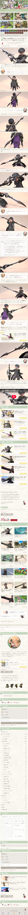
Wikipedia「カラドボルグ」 (8, 254)
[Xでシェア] (8, 432)
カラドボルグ (22, 66)
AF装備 (3, 509)
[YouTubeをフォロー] (12, 514)
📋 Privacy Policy (14, 910)
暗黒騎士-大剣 (4, 507)
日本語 (17, 702)
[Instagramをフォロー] (9, 514)
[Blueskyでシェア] (10, 432)
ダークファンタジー (10, 509)
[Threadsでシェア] (13, 432)
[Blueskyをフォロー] (4, 514)
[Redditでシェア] (15, 432)
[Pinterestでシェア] (17, 432)
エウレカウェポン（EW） (20, 509)
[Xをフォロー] (2, 514)
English (5, 702)
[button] (26, 629)
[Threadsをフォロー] (7, 514)
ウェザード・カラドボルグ (13, 300)
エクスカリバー (10, 280)
